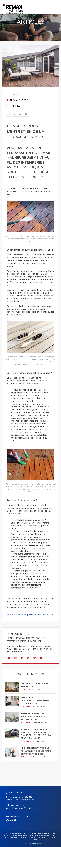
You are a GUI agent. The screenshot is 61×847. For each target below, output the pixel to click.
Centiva (36, 843)
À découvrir (17, 95)
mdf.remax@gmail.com (25, 808)
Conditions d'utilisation (34, 837)
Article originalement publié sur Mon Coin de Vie (30, 615)
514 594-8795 (17, 805)
